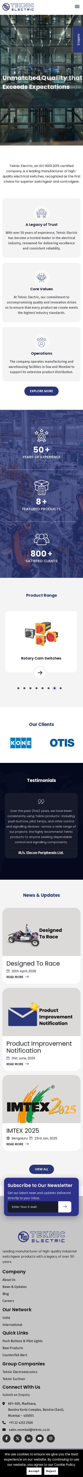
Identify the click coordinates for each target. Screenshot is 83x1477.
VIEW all (41, 1169)
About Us (9, 1280)
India (6, 1318)
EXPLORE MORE (41, 391)
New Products (12, 1348)
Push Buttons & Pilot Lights (22, 1341)
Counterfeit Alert (14, 1355)
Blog (5, 1294)
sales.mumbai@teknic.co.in (29, 1430)
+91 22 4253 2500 (21, 1423)
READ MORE (14, 977)
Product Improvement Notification (39, 1047)
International (12, 1325)
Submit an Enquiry (16, 1395)
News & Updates (14, 1287)
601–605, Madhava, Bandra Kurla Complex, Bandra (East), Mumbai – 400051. (36, 1410)
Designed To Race (33, 963)
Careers (8, 1301)
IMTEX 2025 (22, 1130)
